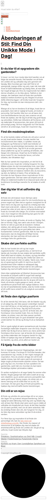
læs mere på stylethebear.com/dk (16, 422)
